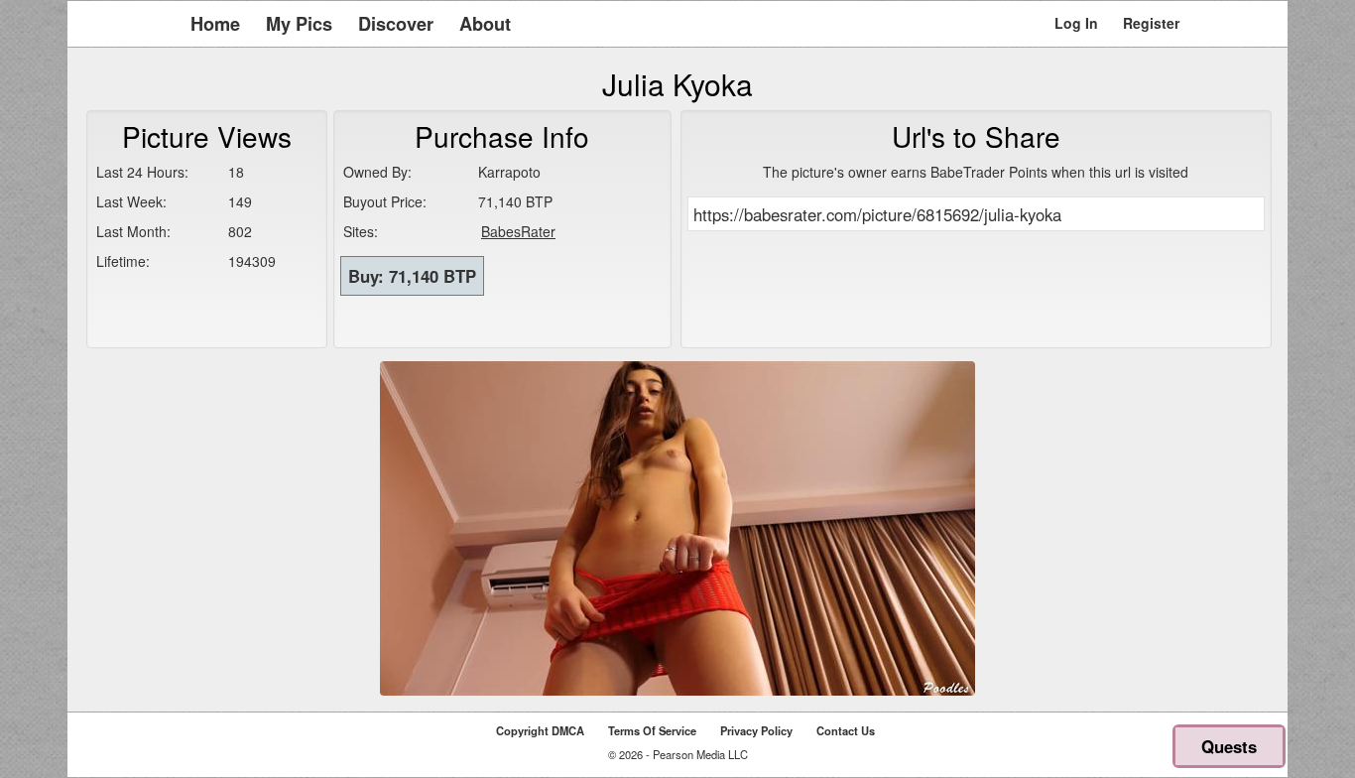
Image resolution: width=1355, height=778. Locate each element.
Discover (395, 24)
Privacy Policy (756, 730)
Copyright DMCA (540, 730)
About (485, 24)
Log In (1076, 23)
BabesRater (518, 231)
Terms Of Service (652, 730)
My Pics (299, 24)
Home (215, 24)
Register (1151, 23)
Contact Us (845, 730)
